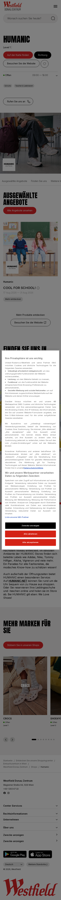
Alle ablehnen (30, 534)
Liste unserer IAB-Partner (17, 517)
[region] (30, 450)
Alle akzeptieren (30, 542)
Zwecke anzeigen (30, 525)
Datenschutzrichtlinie (33, 468)
